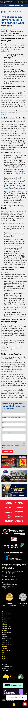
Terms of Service (20, 445)
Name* (4, 412)
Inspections (5, 636)
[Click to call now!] (18, 2)
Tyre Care (4, 620)
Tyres (3, 612)
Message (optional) (7, 433)
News (4, 655)
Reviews (4, 659)
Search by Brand (6, 618)
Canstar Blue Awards (7, 666)
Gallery (4, 657)
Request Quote (8, 451)
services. (3, 114)
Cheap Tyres (5, 670)
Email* (4, 422)
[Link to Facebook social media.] (14, 704)
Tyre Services (5, 640)
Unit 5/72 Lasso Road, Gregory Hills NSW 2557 (14, 572)
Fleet (3, 652)
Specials (4, 646)
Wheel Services (6, 642)
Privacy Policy (10, 445)
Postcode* (5, 427)
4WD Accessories (6, 632)
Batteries (4, 634)
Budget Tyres (5, 668)
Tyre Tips (4, 622)
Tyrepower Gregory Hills (15, 5)
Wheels (4, 624)
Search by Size (6, 616)
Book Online (6, 650)
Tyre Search (19, 173)
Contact (4, 648)
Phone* (11, 417)
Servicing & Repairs (7, 638)
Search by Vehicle (7, 614)
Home (4, 11)
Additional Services (7, 644)
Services (4, 630)
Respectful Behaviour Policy (8, 700)
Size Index (4, 664)
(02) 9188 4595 (10, 576)
